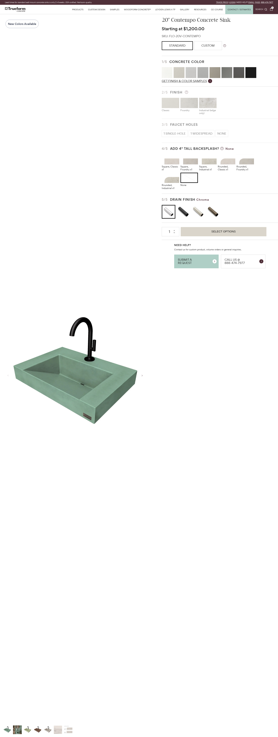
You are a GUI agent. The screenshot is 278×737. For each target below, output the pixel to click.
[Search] (261, 9)
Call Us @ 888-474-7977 (235, 261)
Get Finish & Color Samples (184, 81)
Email (251, 2)
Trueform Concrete (15, 9)
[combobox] (261, 9)
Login (232, 2)
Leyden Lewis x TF (165, 9)
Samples (114, 9)
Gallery (184, 9)
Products (77, 9)
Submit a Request (185, 261)
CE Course (217, 9)
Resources (200, 9)
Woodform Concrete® (137, 9)
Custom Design (96, 9)
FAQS (257, 2)
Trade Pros (222, 2)
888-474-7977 (267, 2)
